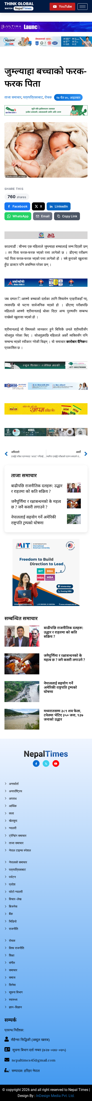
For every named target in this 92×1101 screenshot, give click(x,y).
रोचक (48, 97)
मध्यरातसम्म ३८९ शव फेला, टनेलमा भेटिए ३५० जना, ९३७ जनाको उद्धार (63, 715)
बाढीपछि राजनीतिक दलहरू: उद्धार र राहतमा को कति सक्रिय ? (36, 488)
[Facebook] (36, 763)
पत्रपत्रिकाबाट (33, 97)
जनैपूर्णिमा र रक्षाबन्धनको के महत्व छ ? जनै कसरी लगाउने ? (36, 504)
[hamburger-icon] (82, 6)
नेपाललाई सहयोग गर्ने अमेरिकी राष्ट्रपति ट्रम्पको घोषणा (33, 519)
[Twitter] (46, 763)
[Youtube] (55, 763)
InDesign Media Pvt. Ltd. (55, 1096)
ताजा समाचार (12, 97)
